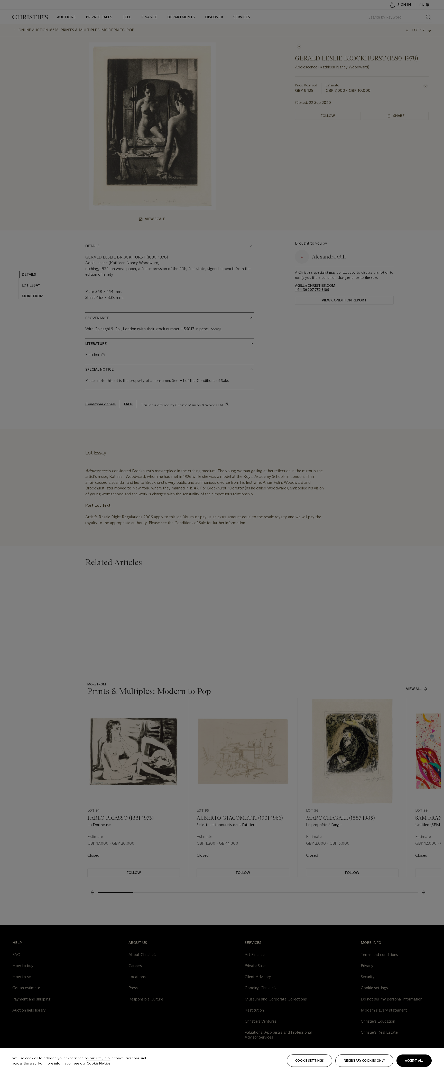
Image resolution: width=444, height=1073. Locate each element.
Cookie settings (309, 1060)
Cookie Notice (98, 1063)
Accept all (414, 1060)
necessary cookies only (364, 1060)
